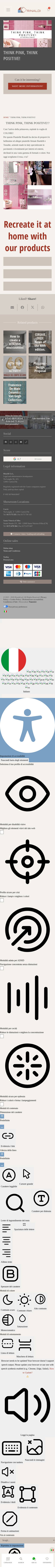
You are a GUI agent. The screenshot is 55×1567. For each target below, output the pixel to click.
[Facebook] (5, 442)
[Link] (21, 1559)
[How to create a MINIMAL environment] (14, 342)
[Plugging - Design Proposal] (40, 367)
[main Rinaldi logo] (29, 10)
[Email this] (12, 307)
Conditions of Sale (10, 602)
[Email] (21, 442)
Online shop (8, 548)
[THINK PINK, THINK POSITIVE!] (27, 22)
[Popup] (8, 9)
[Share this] (22, 307)
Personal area (8, 560)
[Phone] (26, 442)
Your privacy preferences (17, 607)
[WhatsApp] (16, 442)
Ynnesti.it (32, 602)
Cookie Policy (15, 599)
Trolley (6, 557)
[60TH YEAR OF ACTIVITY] (14, 367)
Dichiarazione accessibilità (32, 599)
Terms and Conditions (11, 551)
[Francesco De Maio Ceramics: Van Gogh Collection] (14, 392)
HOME (6, 117)
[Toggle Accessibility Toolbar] (1, 621)
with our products (27, 236)
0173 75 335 (11, 515)
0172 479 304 (11, 526)
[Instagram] (10, 442)
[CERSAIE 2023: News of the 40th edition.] (40, 342)
